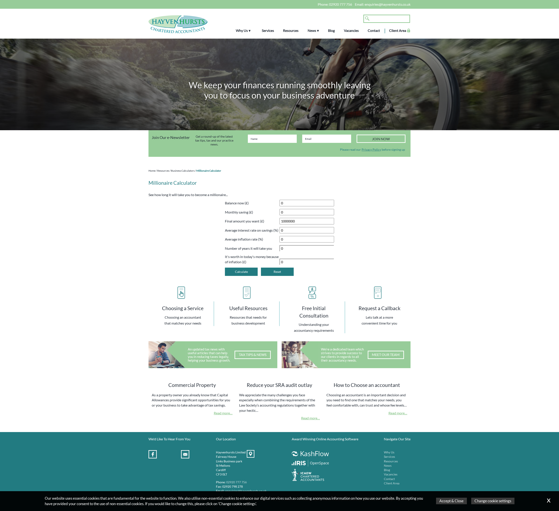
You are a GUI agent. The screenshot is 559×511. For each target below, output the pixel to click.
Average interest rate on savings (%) (251, 230)
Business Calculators (183, 170)
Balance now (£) (237, 203)
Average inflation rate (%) (244, 239)
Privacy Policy (371, 149)
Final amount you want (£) (244, 221)
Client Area (397, 30)
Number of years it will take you (248, 248)
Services (268, 30)
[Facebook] (153, 455)
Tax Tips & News (252, 354)
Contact (374, 30)
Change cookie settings (492, 501)
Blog (331, 30)
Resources (290, 30)
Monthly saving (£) (239, 212)
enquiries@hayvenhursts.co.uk (388, 4)
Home (151, 170)
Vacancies (351, 30)
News (312, 30)
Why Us (242, 30)
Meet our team (386, 354)
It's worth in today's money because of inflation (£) (252, 259)
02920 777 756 (340, 4)
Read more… (223, 413)
